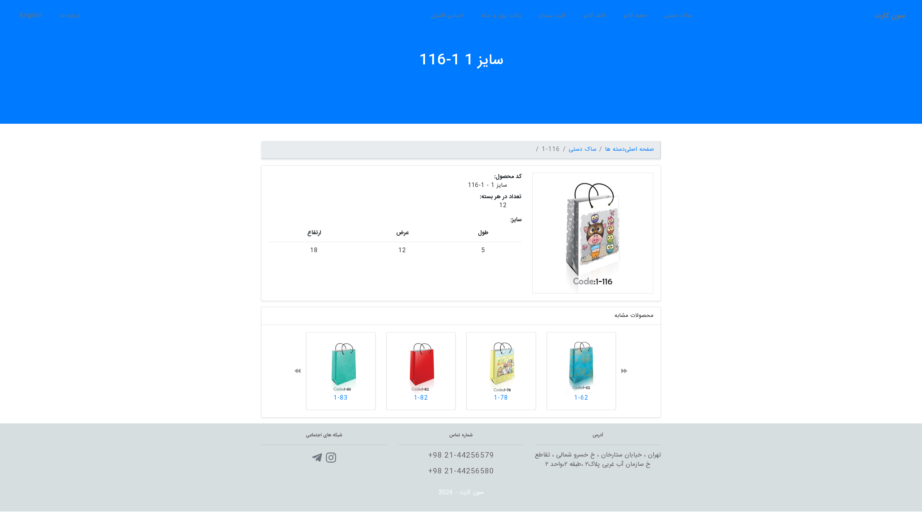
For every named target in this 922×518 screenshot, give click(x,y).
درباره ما (70, 16)
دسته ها (615, 149)
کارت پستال (552, 16)
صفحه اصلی (639, 149)
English (31, 16)
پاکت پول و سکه (501, 16)
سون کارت (889, 16)
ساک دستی (678, 16)
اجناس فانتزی (447, 16)
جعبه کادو (635, 16)
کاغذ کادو (594, 16)
